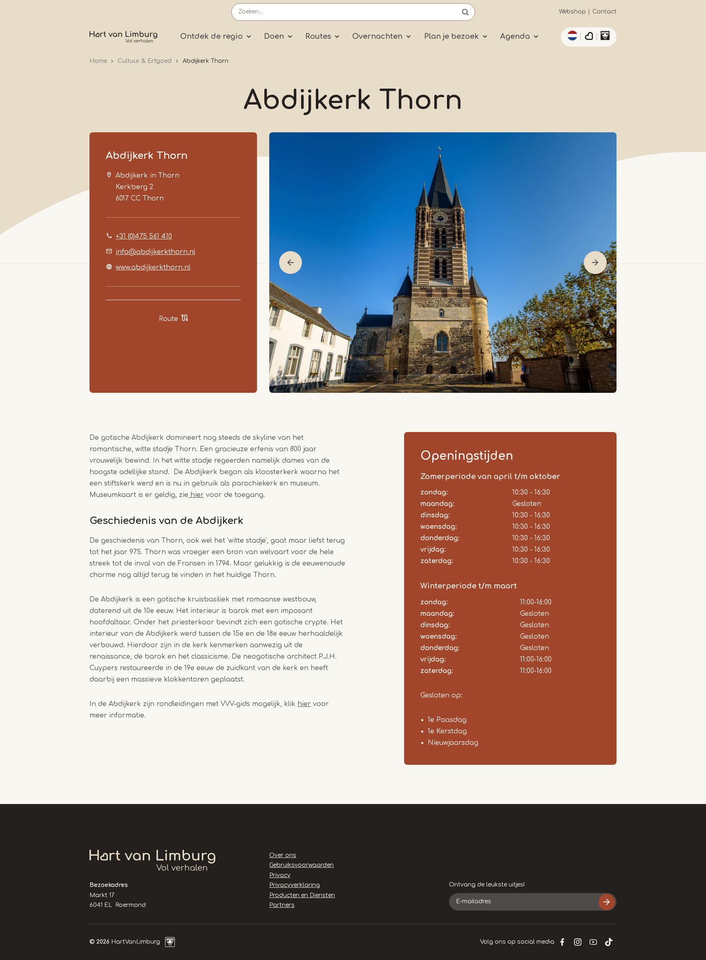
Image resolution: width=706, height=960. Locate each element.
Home (98, 61)
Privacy (279, 875)
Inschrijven (607, 902)
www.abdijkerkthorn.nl (153, 267)
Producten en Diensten (302, 895)
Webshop (572, 12)
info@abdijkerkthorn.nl (155, 252)
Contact (604, 12)
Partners (282, 905)
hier (196, 495)
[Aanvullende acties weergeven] (571, 35)
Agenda (515, 36)
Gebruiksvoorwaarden (301, 865)
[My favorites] (589, 37)
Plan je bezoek (451, 36)
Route (168, 319)
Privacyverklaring (294, 885)
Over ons (282, 855)
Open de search (465, 12)
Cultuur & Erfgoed (145, 61)
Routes (318, 36)
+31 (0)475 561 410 (144, 236)
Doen (274, 36)
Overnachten (377, 36)
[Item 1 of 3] (443, 262)
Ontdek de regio (211, 36)
